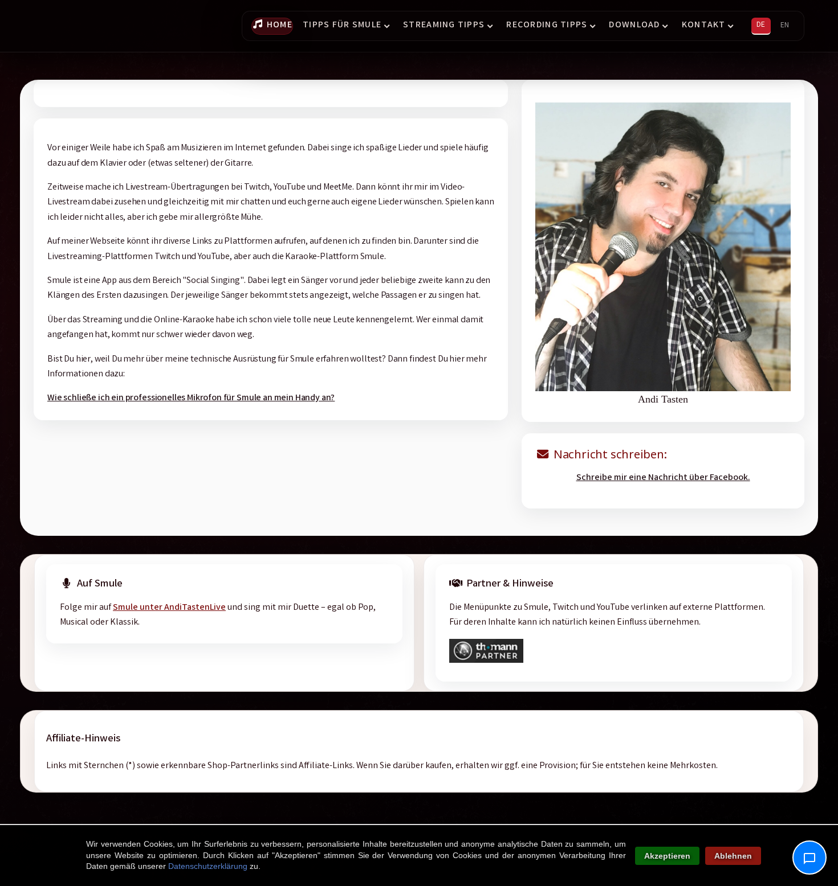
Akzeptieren (667, 855)
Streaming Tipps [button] (444, 25)
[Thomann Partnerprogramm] (486, 660)
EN (784, 25)
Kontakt (704, 25)
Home (279, 25)
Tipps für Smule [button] (342, 25)
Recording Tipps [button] (546, 25)
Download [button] (634, 25)
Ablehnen (733, 855)
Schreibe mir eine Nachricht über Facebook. (663, 478)
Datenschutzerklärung (207, 866)
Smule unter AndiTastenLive (169, 607)
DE (760, 25)
